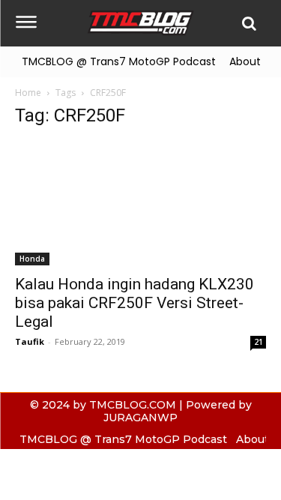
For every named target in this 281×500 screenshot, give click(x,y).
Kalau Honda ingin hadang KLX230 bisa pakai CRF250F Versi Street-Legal (134, 303)
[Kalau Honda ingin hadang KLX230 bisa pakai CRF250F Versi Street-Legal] (140, 203)
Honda (32, 258)
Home (28, 92)
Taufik (29, 341)
